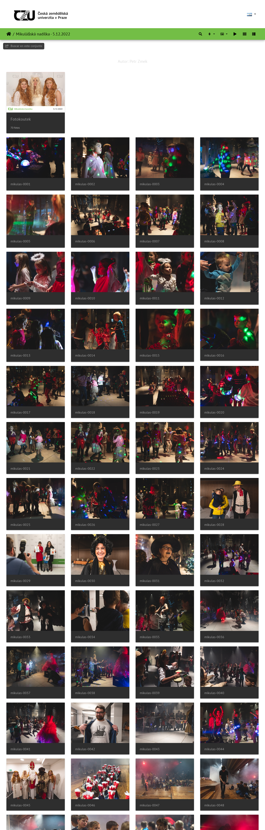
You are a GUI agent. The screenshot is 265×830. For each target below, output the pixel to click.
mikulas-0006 (85, 241)
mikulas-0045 (20, 805)
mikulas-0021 (20, 469)
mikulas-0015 (150, 355)
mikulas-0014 (85, 355)
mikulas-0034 (85, 637)
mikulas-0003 (150, 184)
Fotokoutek (21, 119)
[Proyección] (235, 34)
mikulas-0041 (20, 749)
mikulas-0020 (214, 412)
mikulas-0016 (214, 355)
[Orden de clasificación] (211, 34)
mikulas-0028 (214, 525)
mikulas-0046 (85, 805)
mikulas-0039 (150, 693)
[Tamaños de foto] (224, 34)
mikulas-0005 (20, 241)
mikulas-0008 (214, 241)
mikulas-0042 (85, 749)
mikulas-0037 (20, 693)
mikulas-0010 (85, 298)
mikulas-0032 (214, 581)
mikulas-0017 (20, 412)
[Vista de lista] (254, 34)
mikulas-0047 (150, 805)
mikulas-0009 (20, 298)
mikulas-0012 (214, 298)
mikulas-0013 (20, 355)
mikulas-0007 (150, 241)
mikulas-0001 (20, 184)
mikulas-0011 (150, 298)
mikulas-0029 (20, 581)
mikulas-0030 (85, 581)
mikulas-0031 (150, 581)
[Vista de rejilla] (244, 34)
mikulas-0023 (150, 469)
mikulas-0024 (214, 469)
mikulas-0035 (150, 637)
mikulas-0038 (85, 693)
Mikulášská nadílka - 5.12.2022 (43, 34)
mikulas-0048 (214, 805)
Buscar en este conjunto (26, 46)
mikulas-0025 (20, 525)
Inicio (8, 34)
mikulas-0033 (20, 637)
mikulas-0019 (150, 412)
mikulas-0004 (214, 184)
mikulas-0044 (214, 749)
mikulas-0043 (150, 749)
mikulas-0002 (85, 184)
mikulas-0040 (214, 693)
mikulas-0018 (85, 412)
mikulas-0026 (85, 525)
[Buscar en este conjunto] (200, 34)
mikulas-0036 (214, 637)
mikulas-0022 (85, 469)
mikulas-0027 (150, 525)
